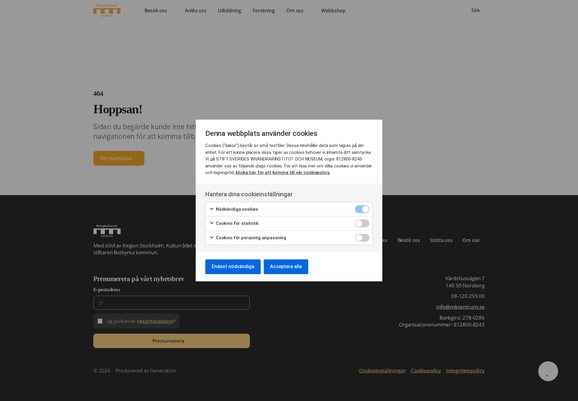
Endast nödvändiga (233, 266)
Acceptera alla (286, 266)
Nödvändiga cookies (236, 209)
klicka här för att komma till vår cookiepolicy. (283, 172)
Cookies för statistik (237, 223)
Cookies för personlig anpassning (250, 237)
